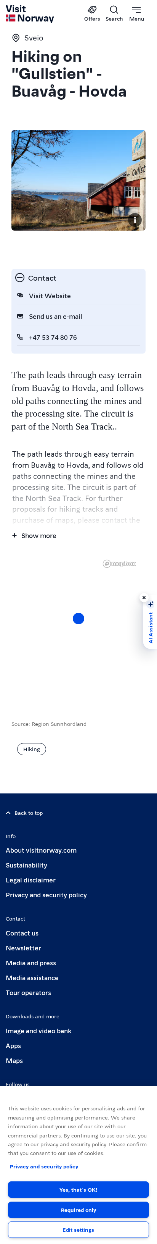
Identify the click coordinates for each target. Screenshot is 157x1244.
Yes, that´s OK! (78, 1189)
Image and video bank (38, 1030)
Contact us (22, 932)
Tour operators (28, 992)
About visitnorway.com (41, 849)
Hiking (31, 748)
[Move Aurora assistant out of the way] (144, 597)
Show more (38, 535)
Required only (78, 1209)
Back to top (28, 812)
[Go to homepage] (30, 14)
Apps (13, 1045)
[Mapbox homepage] (119, 563)
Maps (14, 1060)
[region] (78, 1165)
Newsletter (23, 947)
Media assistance (32, 977)
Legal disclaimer (31, 879)
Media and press (31, 962)
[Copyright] (135, 220)
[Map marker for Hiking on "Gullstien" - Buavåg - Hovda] (78, 618)
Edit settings (78, 1229)
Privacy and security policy (46, 894)
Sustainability (26, 864)
